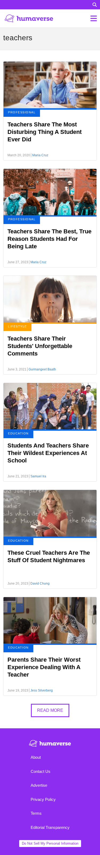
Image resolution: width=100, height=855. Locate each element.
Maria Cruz (40, 155)
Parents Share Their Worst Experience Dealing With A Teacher (44, 667)
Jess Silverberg (41, 690)
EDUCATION (18, 433)
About (36, 757)
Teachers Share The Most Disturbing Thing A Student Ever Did (44, 132)
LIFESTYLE (17, 326)
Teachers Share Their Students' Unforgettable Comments (39, 346)
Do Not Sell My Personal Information (50, 843)
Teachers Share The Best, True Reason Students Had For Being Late (49, 239)
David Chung (40, 583)
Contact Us (40, 771)
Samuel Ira (38, 476)
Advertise (39, 785)
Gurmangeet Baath (42, 369)
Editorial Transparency (50, 827)
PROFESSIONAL (21, 112)
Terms (36, 813)
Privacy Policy (43, 799)
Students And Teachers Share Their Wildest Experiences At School (48, 453)
